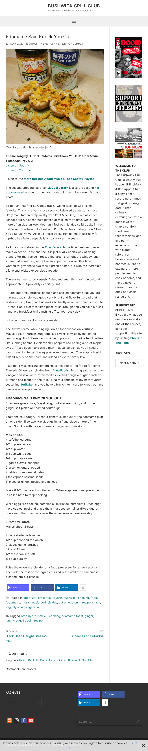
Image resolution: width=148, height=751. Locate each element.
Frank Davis (15, 44)
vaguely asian (15, 607)
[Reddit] (9, 720)
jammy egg (13, 620)
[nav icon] (74, 21)
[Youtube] (31, 720)
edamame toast (72, 616)
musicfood (38, 602)
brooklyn (27, 616)
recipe (86, 602)
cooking (83, 597)
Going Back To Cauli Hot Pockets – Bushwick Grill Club (56, 660)
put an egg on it (69, 602)
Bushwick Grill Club (74, 5)
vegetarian (33, 607)
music (26, 602)
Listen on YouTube (18, 170)
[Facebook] (24, 720)
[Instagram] (16, 720)
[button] (18, 587)
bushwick (70, 597)
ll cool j (27, 620)
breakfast (44, 597)
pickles (52, 602)
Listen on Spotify (17, 165)
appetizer (59, 44)
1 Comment (77, 44)
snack (96, 602)
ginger (89, 616)
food (94, 597)
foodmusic (13, 602)
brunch (57, 597)
